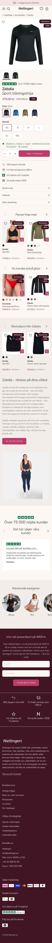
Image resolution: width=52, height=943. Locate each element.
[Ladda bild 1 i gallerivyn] (26, 44)
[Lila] (10, 300)
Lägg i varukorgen (34, 153)
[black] (6, 113)
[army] (25, 113)
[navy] (35, 113)
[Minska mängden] (4, 153)
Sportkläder (20, 15)
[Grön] (28, 246)
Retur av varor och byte (13, 795)
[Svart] (3, 245)
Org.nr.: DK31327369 (12, 866)
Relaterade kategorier (26, 588)
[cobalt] (16, 113)
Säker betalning (9, 202)
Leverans (6, 803)
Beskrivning (7, 188)
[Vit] (10, 357)
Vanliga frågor (8, 791)
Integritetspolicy (9, 830)
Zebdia (30, 15)
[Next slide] (48, 531)
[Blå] (35, 246)
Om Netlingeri (8, 808)
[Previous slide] (4, 531)
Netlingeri (6, 848)
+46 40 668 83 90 (10, 861)
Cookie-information (10, 826)
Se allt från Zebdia (14, 441)
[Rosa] (13, 300)
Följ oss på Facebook (11, 774)
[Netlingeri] (26, 8)
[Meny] (3, 8)
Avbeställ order (9, 835)
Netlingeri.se (13, 935)
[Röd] (3, 300)
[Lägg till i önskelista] (3, 22)
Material (6, 195)
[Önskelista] (42, 9)
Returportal (7, 799)
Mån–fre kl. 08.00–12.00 (13, 857)
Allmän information (11, 822)
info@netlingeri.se (10, 853)
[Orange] (7, 300)
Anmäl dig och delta (26, 682)
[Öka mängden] (15, 153)
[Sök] (10, 9)
